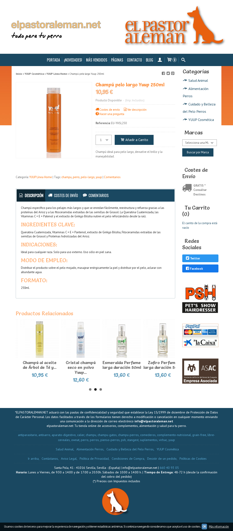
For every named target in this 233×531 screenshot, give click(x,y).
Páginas (117, 60)
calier (80, 435)
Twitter (195, 259)
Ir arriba (33, 459)
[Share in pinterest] (172, 73)
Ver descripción (137, 110)
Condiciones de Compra (128, 459)
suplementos (148, 440)
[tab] (31, 195)
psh (123, 440)
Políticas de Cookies (193, 459)
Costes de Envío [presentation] (65, 195)
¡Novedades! (73, 60)
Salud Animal (198, 80)
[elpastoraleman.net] (116, 27)
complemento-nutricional (174, 435)
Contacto (134, 60)
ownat (75, 440)
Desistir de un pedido (162, 459)
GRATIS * (199, 185)
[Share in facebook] (163, 73)
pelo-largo (88, 177)
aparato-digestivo (64, 435)
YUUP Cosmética (201, 119)
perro (76, 177)
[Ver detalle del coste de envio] (187, 188)
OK (204, 526)
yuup (99, 177)
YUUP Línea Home (40, 177)
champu (66, 177)
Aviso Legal (69, 459)
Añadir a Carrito (136, 140)
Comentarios (112, 177)
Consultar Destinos (200, 192)
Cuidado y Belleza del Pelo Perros (199, 108)
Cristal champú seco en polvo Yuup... (81, 367)
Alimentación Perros (195, 92)
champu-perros (128, 435)
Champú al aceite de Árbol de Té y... (39, 365)
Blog (149, 60)
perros (94, 440)
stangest (133, 440)
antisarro (44, 435)
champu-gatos (107, 435)
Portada (53, 60)
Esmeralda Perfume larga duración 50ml (121, 365)
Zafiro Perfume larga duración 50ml (162, 365)
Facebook (196, 269)
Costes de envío (109, 110)
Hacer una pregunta (111, 114)
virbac (163, 440)
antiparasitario (27, 435)
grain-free (199, 435)
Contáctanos (50, 459)
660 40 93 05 (169, 468)
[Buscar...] (183, 60)
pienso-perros (110, 440)
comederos (148, 435)
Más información (219, 526)
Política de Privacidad (94, 459)
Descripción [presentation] (33, 195)
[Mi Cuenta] (160, 60)
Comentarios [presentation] (98, 195)
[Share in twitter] (168, 73)
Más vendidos (96, 60)
